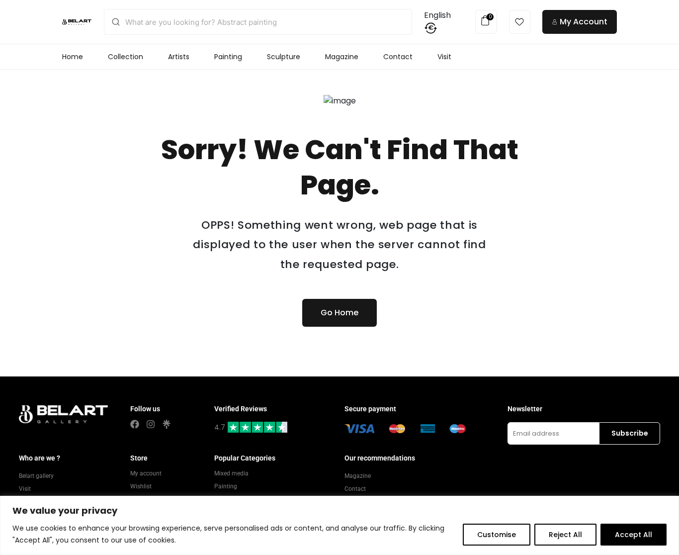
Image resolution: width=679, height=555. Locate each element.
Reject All (565, 535)
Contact (398, 57)
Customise (496, 535)
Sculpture (283, 57)
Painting (228, 57)
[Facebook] (134, 424)
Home (72, 57)
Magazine (341, 57)
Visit (444, 57)
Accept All (633, 535)
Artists (178, 57)
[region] (339, 525)
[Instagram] (150, 424)
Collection (125, 57)
